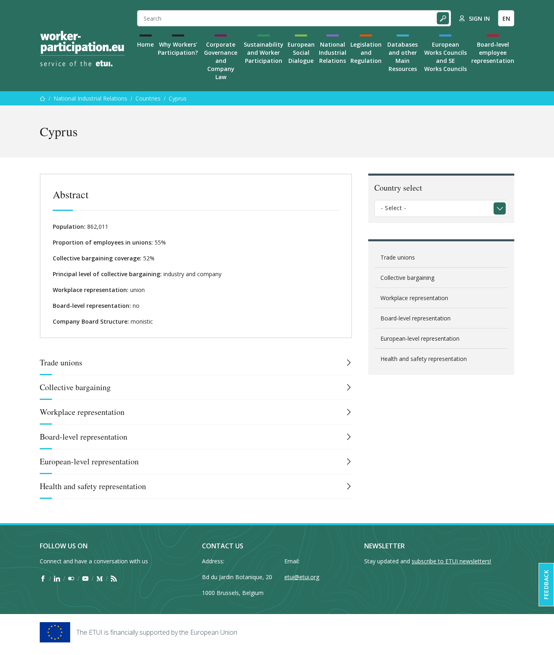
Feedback (546, 584)
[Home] (82, 49)
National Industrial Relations (332, 52)
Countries (148, 98)
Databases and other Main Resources (402, 57)
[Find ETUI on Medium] (100, 578)
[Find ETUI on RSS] (114, 578)
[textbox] (435, 208)
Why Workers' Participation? (178, 48)
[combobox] (441, 208)
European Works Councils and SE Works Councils (445, 57)
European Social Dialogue (301, 52)
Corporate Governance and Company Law (220, 61)
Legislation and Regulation (366, 52)
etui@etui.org (301, 577)
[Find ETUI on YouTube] (85, 578)
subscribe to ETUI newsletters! (451, 561)
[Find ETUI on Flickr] (71, 578)
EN (506, 18)
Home (145, 44)
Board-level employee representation (492, 52)
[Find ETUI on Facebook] (43, 578)
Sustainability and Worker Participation (263, 52)
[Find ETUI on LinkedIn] (57, 578)
